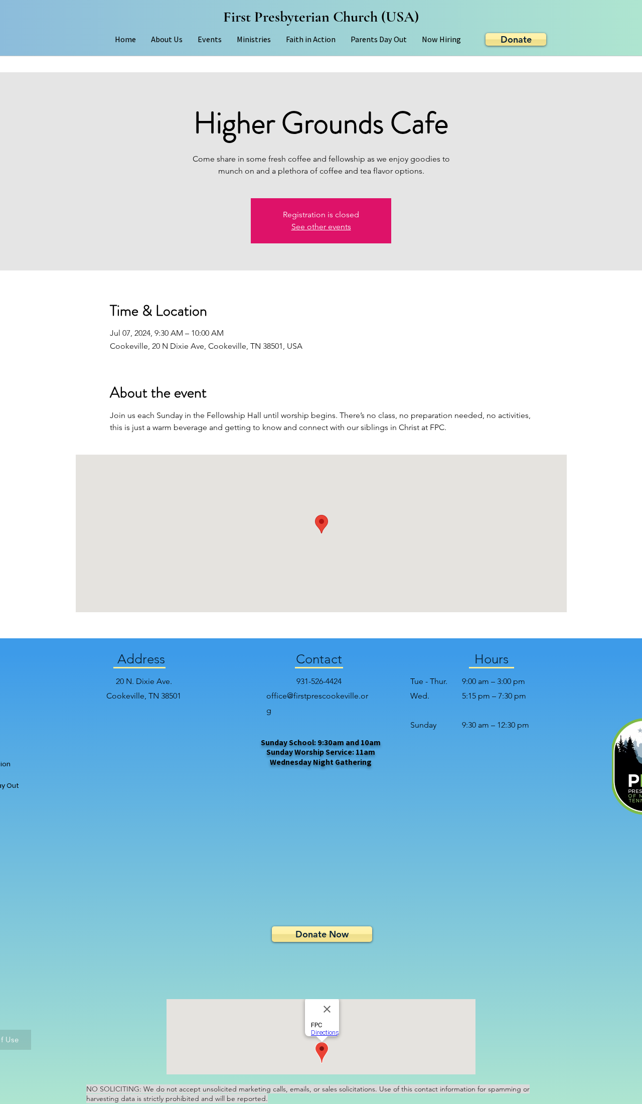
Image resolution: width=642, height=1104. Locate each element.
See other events (321, 226)
